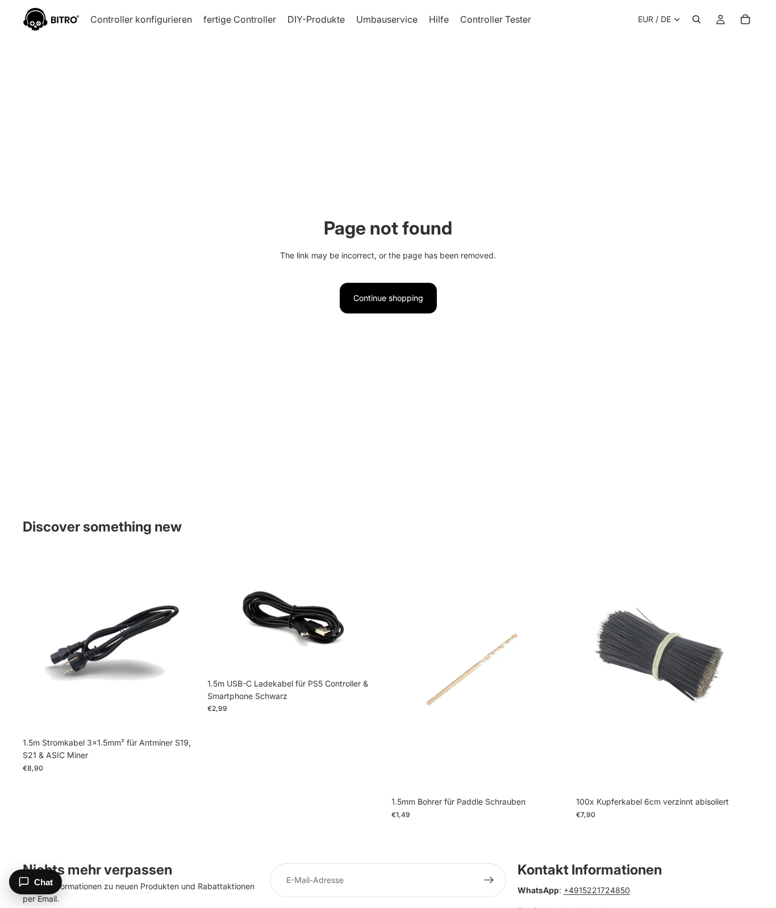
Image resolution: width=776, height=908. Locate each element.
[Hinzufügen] (183, 714)
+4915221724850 (597, 890)
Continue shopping (388, 298)
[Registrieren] (489, 880)
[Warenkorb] (745, 19)
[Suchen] (696, 19)
